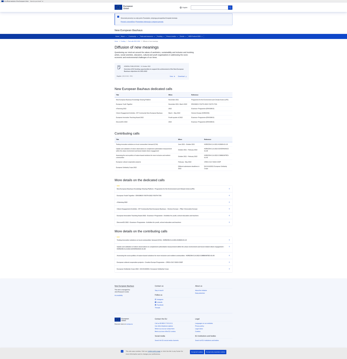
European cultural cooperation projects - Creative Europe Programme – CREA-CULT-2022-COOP (150, 262)
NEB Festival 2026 (194, 36)
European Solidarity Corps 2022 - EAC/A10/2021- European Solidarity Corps (143, 269)
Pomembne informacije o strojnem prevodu (149, 22)
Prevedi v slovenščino (128, 22)
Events (182, 36)
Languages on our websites (204, 323)
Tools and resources (146, 36)
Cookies (197, 331)
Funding (159, 36)
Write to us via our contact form (164, 329)
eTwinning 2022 (122, 202)
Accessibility (119, 295)
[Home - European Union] (124, 7)
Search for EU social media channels (167, 340)
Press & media (171, 36)
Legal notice (199, 329)
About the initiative (201, 290)
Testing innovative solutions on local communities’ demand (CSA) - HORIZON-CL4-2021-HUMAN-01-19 (152, 240)
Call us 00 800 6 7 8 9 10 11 (164, 323)
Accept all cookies (197, 352)
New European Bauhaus (124, 286)
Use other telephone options (164, 326)
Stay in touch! (159, 290)
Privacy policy (199, 326)
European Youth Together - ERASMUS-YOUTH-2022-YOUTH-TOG (139, 195)
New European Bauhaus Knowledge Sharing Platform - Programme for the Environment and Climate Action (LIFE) (155, 189)
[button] (172, 76)
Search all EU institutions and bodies (207, 340)
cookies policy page (154, 351)
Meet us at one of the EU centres (165, 331)
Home (117, 36)
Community (132, 36)
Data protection (200, 293)
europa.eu (129, 324)
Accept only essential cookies (215, 352)
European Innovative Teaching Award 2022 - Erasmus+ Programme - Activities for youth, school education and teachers (158, 215)
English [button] (185, 7)
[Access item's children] (126, 36)
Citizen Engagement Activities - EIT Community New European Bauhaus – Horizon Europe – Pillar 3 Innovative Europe (157, 209)
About (123, 36)
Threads (157, 307)
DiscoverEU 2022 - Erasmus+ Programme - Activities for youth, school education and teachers (149, 222)
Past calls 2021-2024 (134, 41)
